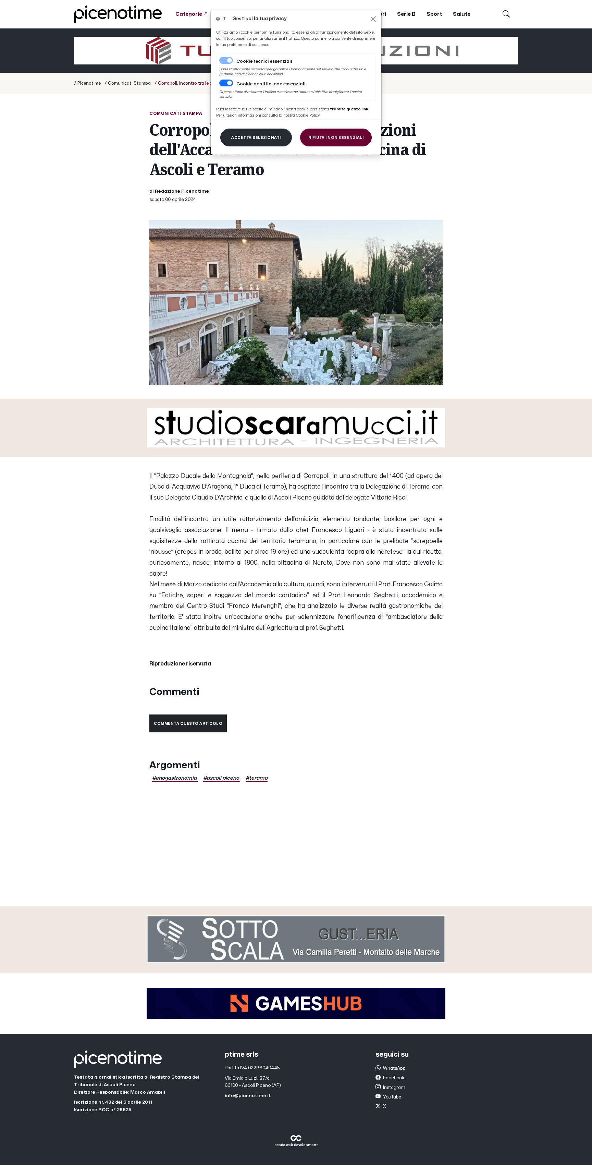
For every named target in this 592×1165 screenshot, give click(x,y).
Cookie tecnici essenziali (264, 61)
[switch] (226, 83)
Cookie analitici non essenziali (271, 84)
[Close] (373, 19)
